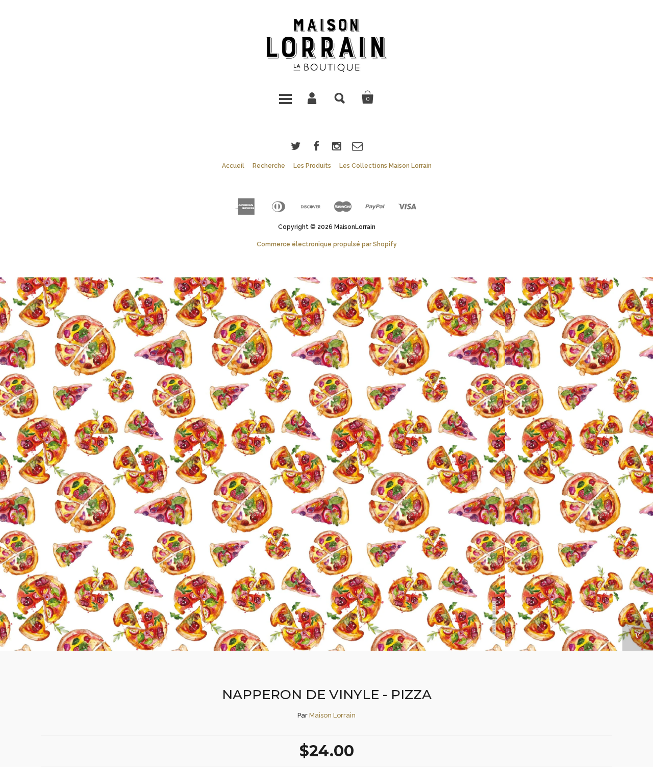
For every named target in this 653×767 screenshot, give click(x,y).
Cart (368, 97)
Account (313, 97)
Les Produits (312, 165)
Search (340, 97)
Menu (285, 97)
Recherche (269, 165)
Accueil (233, 165)
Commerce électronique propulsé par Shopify (327, 244)
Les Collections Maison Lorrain (385, 165)
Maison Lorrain (332, 715)
